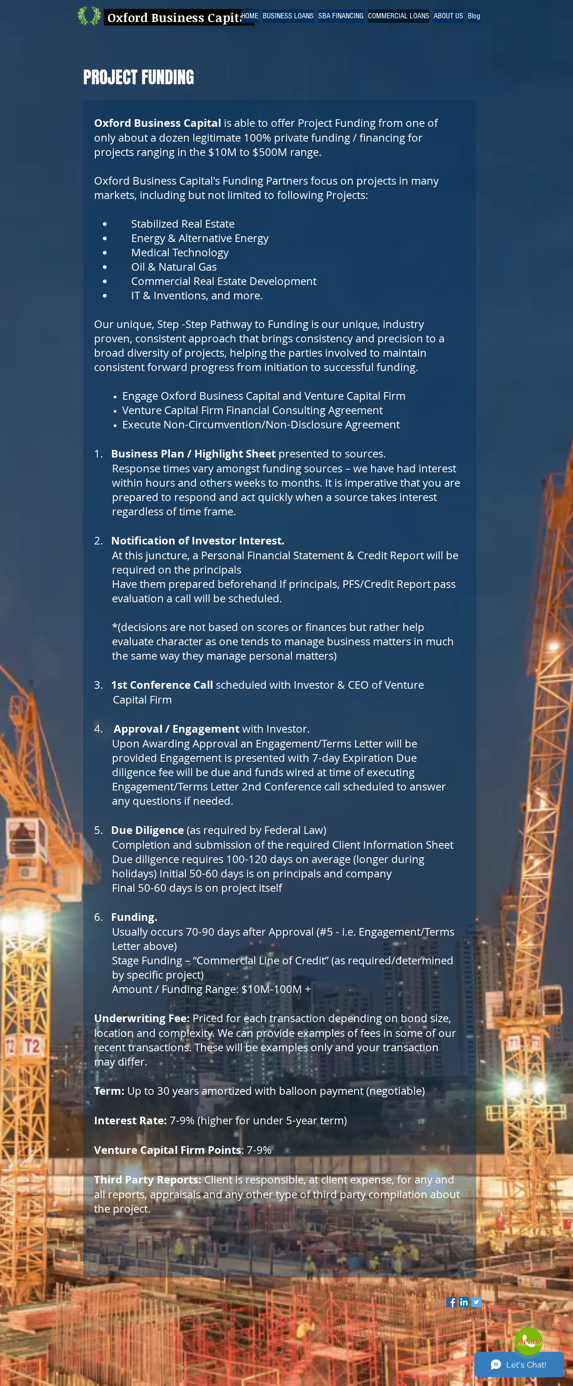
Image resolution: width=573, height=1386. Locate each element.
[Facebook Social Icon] (451, 1302)
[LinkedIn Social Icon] (464, 1302)
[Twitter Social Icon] (476, 1302)
